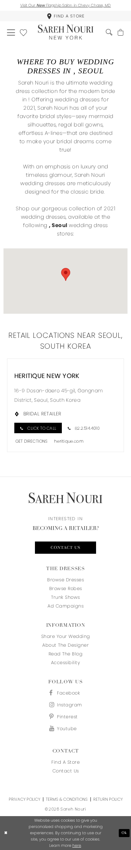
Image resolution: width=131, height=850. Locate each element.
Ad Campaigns (65, 606)
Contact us (65, 547)
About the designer (65, 645)
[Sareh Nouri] (65, 32)
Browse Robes (65, 588)
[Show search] (109, 32)
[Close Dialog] (5, 833)
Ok (124, 833)
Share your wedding (65, 636)
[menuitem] (65, 16)
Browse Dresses (65, 579)
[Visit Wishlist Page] (23, 32)
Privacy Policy (24, 799)
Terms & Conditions (67, 799)
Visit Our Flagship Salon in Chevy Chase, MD (65, 5)
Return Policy (108, 799)
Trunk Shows (65, 597)
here (76, 845)
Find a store (65, 762)
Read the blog (66, 654)
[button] (11, 32)
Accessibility (65, 662)
